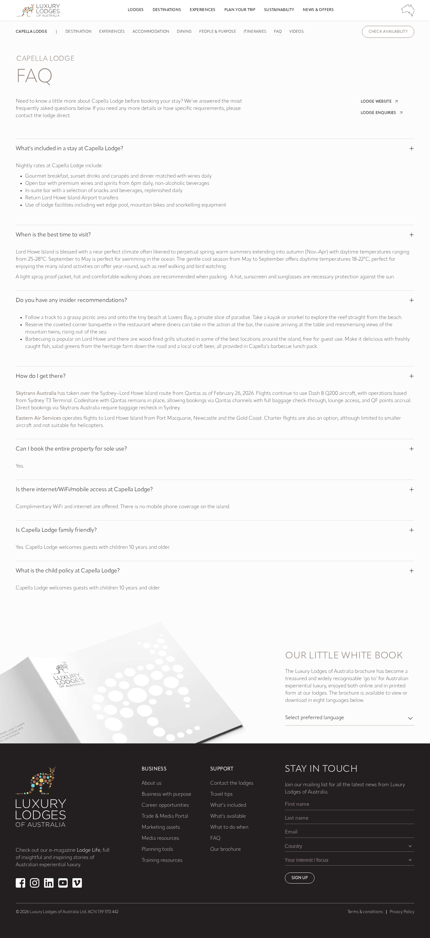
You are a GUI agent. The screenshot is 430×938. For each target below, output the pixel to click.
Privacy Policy (402, 912)
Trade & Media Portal (165, 816)
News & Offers (318, 10)
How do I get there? (40, 376)
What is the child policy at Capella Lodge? (68, 571)
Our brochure (225, 849)
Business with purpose (166, 794)
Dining (184, 32)
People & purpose (217, 32)
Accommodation (151, 32)
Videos (296, 32)
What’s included (228, 805)
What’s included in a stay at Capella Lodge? (69, 149)
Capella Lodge (31, 32)
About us (151, 783)
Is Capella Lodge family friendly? (56, 530)
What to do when (229, 827)
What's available (228, 816)
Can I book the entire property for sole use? (71, 449)
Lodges (136, 10)
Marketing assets (161, 827)
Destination (78, 32)
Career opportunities (165, 805)
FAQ (278, 32)
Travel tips (221, 794)
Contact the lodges (231, 783)
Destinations (167, 10)
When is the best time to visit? (53, 235)
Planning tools (157, 849)
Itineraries (255, 32)
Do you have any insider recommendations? (71, 301)
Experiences (202, 10)
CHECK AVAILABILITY (388, 32)
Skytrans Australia (36, 393)
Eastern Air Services (38, 418)
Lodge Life (88, 850)
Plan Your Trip (239, 10)
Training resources (162, 860)
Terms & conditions (365, 912)
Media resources (160, 838)
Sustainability (279, 10)
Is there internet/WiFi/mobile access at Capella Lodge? (84, 490)
